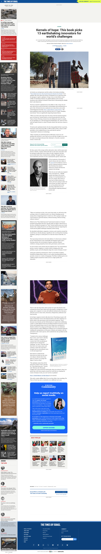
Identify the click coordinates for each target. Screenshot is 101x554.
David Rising (14, 357)
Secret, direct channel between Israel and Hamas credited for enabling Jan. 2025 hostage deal (36, 450)
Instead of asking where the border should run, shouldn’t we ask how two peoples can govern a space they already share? (8, 492)
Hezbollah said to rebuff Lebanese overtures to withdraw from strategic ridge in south (8, 433)
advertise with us (46, 534)
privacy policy (45, 530)
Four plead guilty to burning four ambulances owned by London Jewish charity (36, 463)
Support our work (49, 427)
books (55, 486)
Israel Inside (26, 532)
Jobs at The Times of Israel (47, 536)
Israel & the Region (27, 528)
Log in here (64, 494)
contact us (44, 538)
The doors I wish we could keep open (8, 503)
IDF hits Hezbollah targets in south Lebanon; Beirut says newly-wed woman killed (11, 454)
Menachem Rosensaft (4, 470)
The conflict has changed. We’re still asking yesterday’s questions (8, 489)
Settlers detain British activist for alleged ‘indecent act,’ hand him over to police (12, 95)
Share (58, 49)
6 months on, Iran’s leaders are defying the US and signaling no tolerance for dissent (11, 354)
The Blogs (26, 538)
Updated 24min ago (8, 20)
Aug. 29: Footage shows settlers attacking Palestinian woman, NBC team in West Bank (11, 114)
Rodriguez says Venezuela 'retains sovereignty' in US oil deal (8, 58)
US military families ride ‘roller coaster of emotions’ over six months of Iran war (12, 368)
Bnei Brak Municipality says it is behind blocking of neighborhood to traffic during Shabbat (9, 237)
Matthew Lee (10, 379)
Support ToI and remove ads (95, 1)
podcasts (26, 540)
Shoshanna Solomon (57, 45)
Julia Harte (10, 371)
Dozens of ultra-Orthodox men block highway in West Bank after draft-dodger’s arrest (8, 259)
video (25, 541)
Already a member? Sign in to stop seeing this (49, 430)
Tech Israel (36, 486)
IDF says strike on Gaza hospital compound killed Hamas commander (11, 161)
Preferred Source (69, 43)
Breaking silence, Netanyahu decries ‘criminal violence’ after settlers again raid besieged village (8, 80)
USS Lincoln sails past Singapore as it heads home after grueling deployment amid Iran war (9, 52)
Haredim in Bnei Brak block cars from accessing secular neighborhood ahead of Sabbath (8, 253)
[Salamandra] (61, 551)
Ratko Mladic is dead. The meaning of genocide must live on (8, 473)
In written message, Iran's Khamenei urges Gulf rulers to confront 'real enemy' (9, 39)
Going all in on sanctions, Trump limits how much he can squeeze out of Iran (10, 361)
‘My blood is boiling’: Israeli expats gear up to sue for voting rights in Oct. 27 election (61, 450)
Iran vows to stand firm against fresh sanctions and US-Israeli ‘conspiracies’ (8, 339)
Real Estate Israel (27, 536)
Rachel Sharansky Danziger (5, 517)
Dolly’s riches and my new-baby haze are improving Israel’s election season (8, 520)
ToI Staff (2, 28)
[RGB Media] (51, 551)
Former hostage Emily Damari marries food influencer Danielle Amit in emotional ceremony (44, 450)
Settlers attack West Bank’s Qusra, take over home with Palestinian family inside (11, 103)
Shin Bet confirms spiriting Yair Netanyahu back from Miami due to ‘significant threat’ (52, 463)
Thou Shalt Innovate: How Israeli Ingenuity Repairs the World (46, 93)
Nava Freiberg (7, 364)
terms (63, 146)
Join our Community (84, 1)
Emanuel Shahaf (3, 486)
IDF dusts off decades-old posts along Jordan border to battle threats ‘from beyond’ (53, 450)
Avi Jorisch (41, 486)
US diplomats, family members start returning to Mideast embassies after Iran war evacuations (11, 376)
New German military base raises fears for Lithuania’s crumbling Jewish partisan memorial (8, 402)
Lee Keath (9, 357)
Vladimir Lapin (3, 501)
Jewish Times (26, 530)
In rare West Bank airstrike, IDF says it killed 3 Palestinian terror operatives (11, 122)
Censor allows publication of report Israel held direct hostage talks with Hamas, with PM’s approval (11, 179)
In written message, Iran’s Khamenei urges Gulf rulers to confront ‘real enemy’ (8, 25)
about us (44, 532)
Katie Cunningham (4, 533)
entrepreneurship (50, 486)
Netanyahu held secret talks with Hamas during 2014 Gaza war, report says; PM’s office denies (11, 188)
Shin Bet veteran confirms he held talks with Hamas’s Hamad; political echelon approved (8, 145)
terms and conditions (46, 528)
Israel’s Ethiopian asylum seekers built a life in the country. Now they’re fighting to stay (44, 464)
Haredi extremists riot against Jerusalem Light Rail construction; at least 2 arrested (9, 265)
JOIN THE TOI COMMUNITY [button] (61, 492)
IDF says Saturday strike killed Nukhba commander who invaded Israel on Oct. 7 (8, 45)
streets (52, 162)
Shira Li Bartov (9, 407)
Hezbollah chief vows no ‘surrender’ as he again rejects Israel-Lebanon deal (11, 447)
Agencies (3, 343)
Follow (65, 45)
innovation (45, 486)
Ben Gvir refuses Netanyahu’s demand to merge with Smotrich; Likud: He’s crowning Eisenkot (61, 464)
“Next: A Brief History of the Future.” (52, 109)
